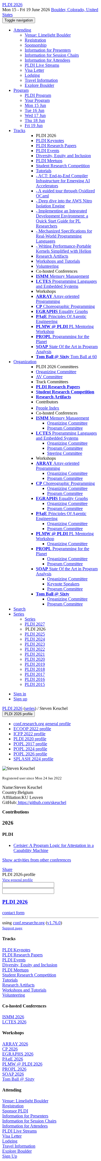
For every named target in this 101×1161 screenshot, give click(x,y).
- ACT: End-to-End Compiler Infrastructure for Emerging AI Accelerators (63, 180)
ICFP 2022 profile (29, 733)
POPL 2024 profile (30, 748)
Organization (24, 361)
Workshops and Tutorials (58, 261)
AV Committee (49, 376)
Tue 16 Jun (34, 110)
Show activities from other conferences (36, 860)
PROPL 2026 (14, 1069)
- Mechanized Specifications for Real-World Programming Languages (64, 236)
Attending (22, 30)
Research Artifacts (52, 256)
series (30, 708)
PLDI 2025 (35, 634)
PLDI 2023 (35, 644)
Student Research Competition (63, 165)
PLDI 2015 (35, 684)
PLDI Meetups (49, 160)
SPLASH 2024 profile (33, 759)
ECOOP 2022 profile (32, 728)
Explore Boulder (39, 85)
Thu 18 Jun (35, 120)
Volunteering (47, 266)
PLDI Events (47, 150)
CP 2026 (10, 1049)
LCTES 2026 (14, 1021)
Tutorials (43, 170)
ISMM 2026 (13, 1016)
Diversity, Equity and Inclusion (63, 155)
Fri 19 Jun (34, 125)
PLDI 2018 (35, 669)
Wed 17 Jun (35, 115)
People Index (47, 408)
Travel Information (41, 80)
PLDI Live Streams (42, 65)
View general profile (17, 880)
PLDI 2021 (35, 654)
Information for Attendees (47, 60)
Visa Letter (34, 70)
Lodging (32, 75)
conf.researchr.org (29, 922)
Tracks (19, 130)
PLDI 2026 (12, 708)
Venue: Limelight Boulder (48, 35)
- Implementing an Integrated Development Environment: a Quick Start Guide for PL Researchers (62, 218)
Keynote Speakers (63, 583)
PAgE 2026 (12, 1059)
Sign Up (9, 1156)
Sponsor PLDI (15, 1111)
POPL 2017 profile (30, 743)
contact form (13, 912)
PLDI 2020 (35, 659)
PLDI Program (38, 95)
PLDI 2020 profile (29, 738)
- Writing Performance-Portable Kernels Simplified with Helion (63, 248)
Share (7, 869)
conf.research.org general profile (42, 723)
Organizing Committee (56, 371)
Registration (35, 40)
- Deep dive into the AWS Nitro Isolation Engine (64, 203)
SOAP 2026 (13, 1074)
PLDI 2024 (35, 639)
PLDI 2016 (35, 679)
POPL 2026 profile (30, 753)
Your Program (37, 100)
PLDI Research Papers (56, 145)
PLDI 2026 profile (18, 714)
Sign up (20, 698)
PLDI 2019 (35, 664)
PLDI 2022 (35, 649)
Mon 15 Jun (35, 105)
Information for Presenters (48, 50)
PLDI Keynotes (50, 140)
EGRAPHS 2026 (17, 1054)
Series (30, 619)
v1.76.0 (54, 922)
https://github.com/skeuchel (41, 802)
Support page (12, 928)
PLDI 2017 (35, 674)
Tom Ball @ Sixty (18, 1079)
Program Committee (65, 428)
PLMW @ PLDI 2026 (22, 1064)
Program (21, 90)
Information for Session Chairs (52, 55)
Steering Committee (64, 453)
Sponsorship (36, 45)
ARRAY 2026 (15, 1044)
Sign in (19, 693)
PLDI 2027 (35, 624)
